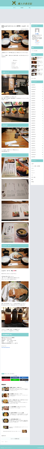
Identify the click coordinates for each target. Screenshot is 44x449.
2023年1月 (37, 132)
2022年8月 (37, 141)
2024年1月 (37, 109)
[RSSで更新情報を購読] (38, 43)
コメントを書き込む (15, 438)
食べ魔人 (37, 33)
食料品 (32, 181)
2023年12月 (37, 111)
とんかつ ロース (15, 66)
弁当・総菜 (33, 177)
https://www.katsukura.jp (6, 347)
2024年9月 (37, 91)
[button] (24, 380)
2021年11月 (37, 152)
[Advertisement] (22, 16)
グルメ (3, 373)
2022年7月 (37, 143)
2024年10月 (37, 89)
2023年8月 (37, 120)
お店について (14, 62)
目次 (14, 60)
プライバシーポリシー (8, 447)
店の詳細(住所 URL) (15, 67)
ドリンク (33, 172)
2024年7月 (37, 96)
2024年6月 (37, 98)
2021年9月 (37, 156)
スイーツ (33, 170)
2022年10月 (37, 136)
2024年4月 (37, 102)
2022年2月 (37, 145)
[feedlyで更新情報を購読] (37, 43)
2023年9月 (37, 118)
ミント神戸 (10, 373)
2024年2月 (37, 107)
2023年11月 (37, 114)
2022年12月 (37, 134)
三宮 (13, 373)
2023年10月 (37, 116)
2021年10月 (37, 154)
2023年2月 (37, 129)
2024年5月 (37, 100)
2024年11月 (37, 87)
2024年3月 (37, 105)
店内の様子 (14, 63)
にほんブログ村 (37, 42)
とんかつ (7, 373)
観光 (32, 179)
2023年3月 (37, 127)
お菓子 (32, 163)
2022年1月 (37, 147)
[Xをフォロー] (35, 43)
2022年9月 (37, 138)
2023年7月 (37, 123)
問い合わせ (2, 447)
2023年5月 (37, 125)
